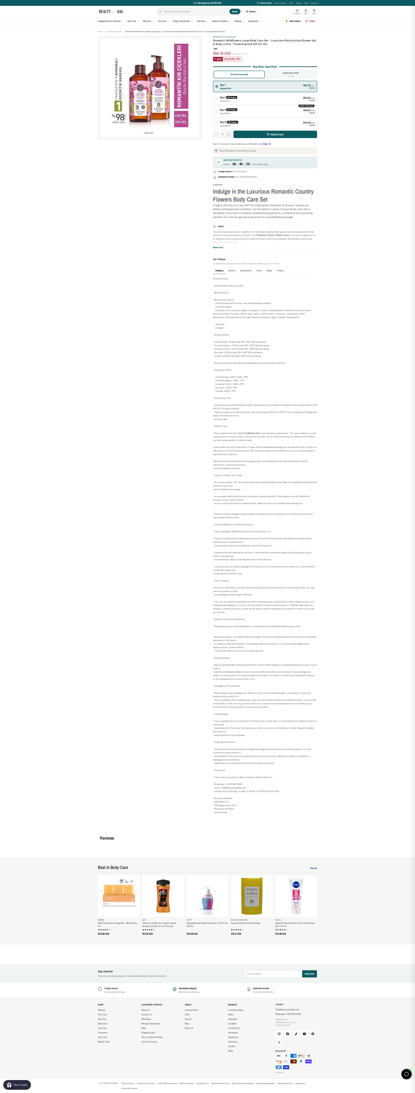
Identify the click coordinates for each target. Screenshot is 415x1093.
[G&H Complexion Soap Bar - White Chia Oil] (119, 896)
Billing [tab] (269, 270)
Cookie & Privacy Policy (146, 1083)
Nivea (230, 1014)
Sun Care (102, 1019)
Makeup (101, 1010)
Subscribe (309, 973)
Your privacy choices (129, 1088)
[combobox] (195, 11)
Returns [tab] (231, 270)
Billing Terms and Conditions (243, 1083)
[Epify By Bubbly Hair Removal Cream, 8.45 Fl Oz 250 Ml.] (207, 896)
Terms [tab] (259, 270)
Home (100, 31)
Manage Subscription (151, 1023)
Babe (230, 1050)
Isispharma (233, 1037)
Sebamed (232, 1019)
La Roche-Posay (235, 1010)
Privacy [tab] (280, 270)
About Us (314, 3)
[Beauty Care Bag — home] (111, 11)
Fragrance (102, 1032)
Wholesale (146, 1019)
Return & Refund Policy (152, 1037)
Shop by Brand (280, 3)
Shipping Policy (148, 1032)
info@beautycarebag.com (287, 1009)
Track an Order (266, 3)
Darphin (231, 1046)
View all (313, 868)
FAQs (143, 1028)
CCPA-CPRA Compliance (167, 1083)
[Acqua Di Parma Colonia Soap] (252, 896)
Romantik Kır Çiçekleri (224, 37)
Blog (306, 3)
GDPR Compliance (187, 1083)
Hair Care (102, 1028)
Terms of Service (149, 1041)
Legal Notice (300, 1083)
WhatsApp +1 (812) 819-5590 (288, 1014)
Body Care (102, 1023)
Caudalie (232, 1023)
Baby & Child (103, 1041)
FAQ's (291, 3)
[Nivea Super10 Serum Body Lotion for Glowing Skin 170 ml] (296, 896)
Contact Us (146, 1014)
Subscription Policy (285, 1083)
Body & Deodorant (114, 31)
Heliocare (232, 1041)
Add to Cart (277, 134)
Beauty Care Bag (111, 1083)
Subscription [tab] (246, 270)
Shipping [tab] (219, 270)
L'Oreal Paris (234, 1028)
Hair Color (102, 1037)
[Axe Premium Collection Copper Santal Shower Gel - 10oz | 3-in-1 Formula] (163, 896)
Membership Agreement (265, 1083)
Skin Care (102, 1014)
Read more (218, 247)
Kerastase (233, 1032)
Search (299, 3)
